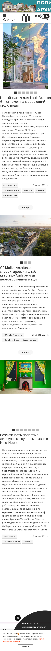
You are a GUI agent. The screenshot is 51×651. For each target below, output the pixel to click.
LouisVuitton (11, 185)
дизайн (41, 190)
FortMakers (10, 536)
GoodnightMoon (12, 541)
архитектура (11, 195)
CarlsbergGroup (12, 340)
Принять (25, 647)
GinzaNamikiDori (12, 190)
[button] (18, 618)
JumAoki (29, 190)
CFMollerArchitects (13, 335)
